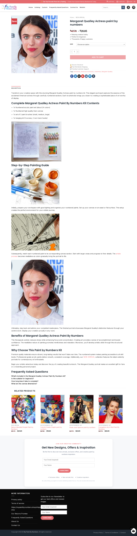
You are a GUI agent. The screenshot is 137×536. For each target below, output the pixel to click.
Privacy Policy (98, 532)
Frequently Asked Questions (58, 7)
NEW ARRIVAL (80, 17)
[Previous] (11, 415)
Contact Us (74, 7)
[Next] (125, 415)
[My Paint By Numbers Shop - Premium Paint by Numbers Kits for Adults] (14, 7)
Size (71, 44)
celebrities (97, 71)
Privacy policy (16, 500)
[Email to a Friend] (79, 76)
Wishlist (82, 7)
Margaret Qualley (107, 71)
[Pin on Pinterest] (82, 76)
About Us (15, 521)
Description (16, 88)
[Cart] (133, 7)
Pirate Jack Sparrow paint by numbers (82, 427)
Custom (44, 7)
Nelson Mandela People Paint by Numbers (22, 428)
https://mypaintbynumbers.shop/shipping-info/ (27, 508)
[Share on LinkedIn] (90, 76)
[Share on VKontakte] (86, 76)
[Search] (123, 7)
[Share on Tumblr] (93, 76)
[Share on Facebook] (72, 76)
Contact (123, 532)
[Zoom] (14, 71)
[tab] (16, 88)
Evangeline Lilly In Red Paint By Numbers (109, 428)
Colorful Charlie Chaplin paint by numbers (51, 428)
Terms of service (17, 503)
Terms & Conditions (111, 532)
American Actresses (87, 71)
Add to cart (98, 57)
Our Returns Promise (19, 514)
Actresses (77, 71)
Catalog (37, 7)
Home (31, 7)
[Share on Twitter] (75, 76)
